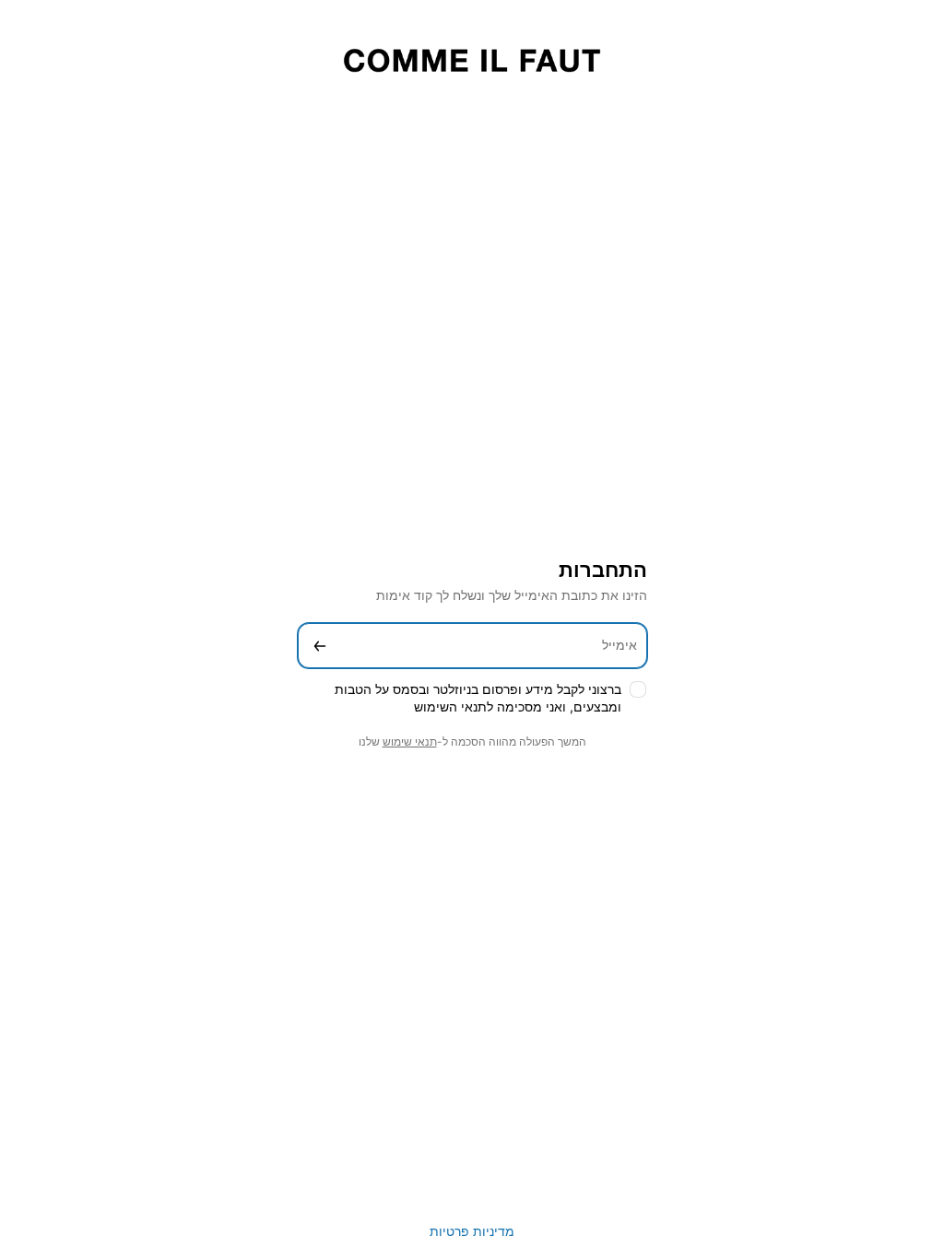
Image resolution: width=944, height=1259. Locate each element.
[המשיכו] (320, 646)
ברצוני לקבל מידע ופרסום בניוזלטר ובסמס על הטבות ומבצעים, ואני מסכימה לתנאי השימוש (478, 697)
